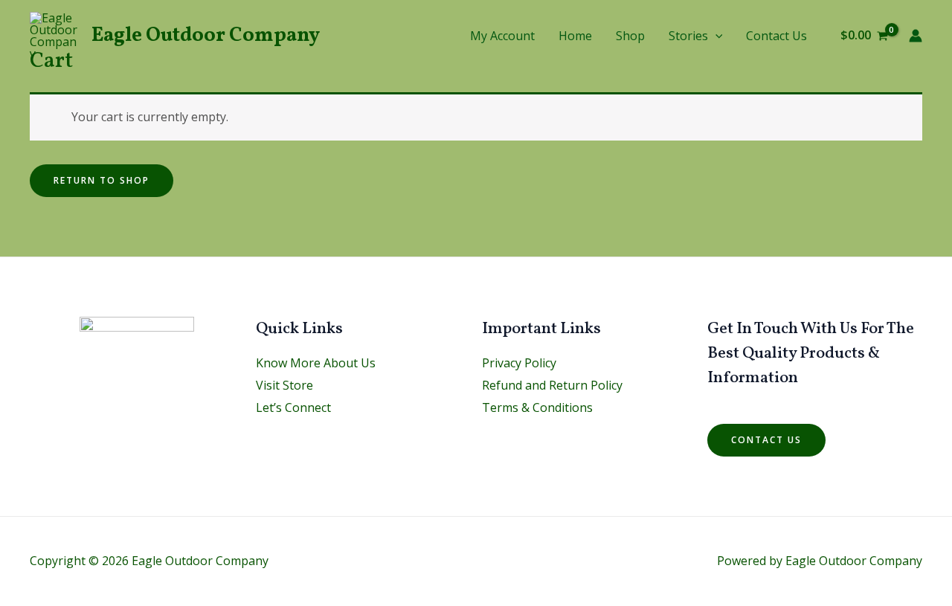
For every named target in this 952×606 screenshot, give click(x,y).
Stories (688, 36)
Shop (630, 36)
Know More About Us (316, 363)
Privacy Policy (519, 363)
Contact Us (776, 36)
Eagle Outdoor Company (205, 36)
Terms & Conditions (537, 407)
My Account (502, 36)
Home (575, 36)
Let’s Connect (293, 407)
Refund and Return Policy (552, 385)
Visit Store (284, 385)
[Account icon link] (915, 35)
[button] (715, 36)
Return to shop (101, 180)
